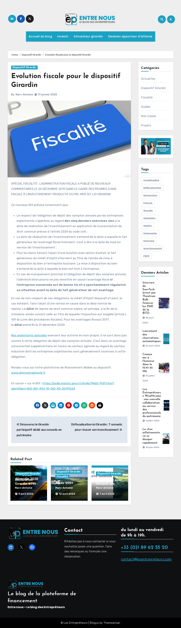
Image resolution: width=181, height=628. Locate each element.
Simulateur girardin (88, 36)
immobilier (149, 218)
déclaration (150, 195)
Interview (148, 241)
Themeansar (111, 622)
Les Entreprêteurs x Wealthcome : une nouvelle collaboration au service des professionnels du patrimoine (151, 403)
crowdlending (151, 180)
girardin (148, 210)
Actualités (148, 78)
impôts (147, 225)
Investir (62, 36)
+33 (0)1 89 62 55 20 (144, 547)
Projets (146, 125)
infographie (150, 233)
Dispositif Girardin (24, 67)
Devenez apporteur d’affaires (130, 36)
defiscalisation (152, 188)
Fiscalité (62, 476)
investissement (152, 248)
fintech (147, 203)
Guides (145, 106)
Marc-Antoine (24, 94)
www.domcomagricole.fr (28, 372)
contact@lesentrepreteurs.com (146, 559)
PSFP (146, 256)
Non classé (148, 116)
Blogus (94, 622)
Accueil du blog (40, 36)
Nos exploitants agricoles (29, 335)
